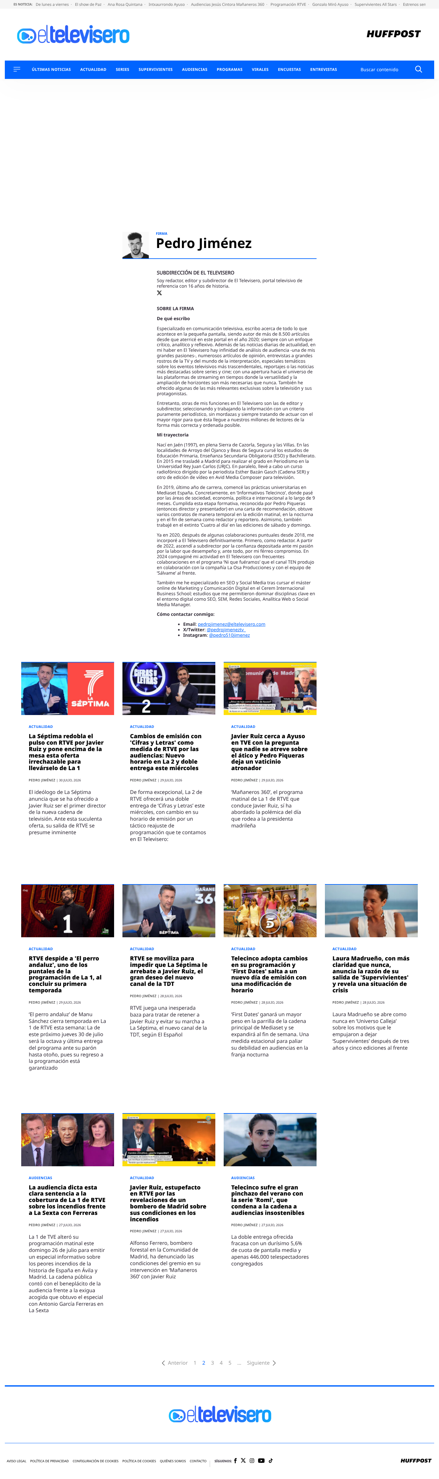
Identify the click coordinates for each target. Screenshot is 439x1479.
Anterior (178, 1363)
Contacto (198, 1461)
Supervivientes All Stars (376, 4)
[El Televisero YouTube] (261, 1461)
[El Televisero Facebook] (235, 1461)
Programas (230, 70)
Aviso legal (16, 1461)
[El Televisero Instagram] (252, 1461)
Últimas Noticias (51, 70)
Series (122, 70)
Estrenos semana (419, 4)
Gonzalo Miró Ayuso (331, 4)
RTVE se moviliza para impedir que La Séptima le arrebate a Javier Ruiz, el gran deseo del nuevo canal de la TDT (169, 971)
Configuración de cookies (96, 1461)
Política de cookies (139, 1461)
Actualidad (93, 70)
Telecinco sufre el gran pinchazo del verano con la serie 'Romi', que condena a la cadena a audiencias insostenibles (268, 1200)
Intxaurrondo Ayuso (167, 4)
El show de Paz (89, 4)
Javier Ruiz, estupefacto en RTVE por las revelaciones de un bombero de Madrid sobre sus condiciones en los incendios (168, 1203)
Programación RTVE (289, 4)
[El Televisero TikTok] (271, 1461)
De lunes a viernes (53, 4)
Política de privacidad (49, 1461)
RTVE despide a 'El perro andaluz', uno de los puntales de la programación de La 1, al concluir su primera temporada (65, 974)
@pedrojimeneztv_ (226, 630)
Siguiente (258, 1363)
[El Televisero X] (243, 1461)
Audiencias (194, 70)
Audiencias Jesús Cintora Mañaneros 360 (228, 4)
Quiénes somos (173, 1461)
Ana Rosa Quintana (125, 4)
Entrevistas (323, 70)
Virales (260, 70)
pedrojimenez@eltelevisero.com (231, 624)
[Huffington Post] (394, 34)
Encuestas (289, 70)
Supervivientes (156, 70)
